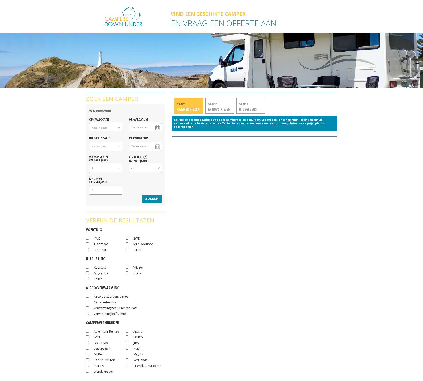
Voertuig (94, 229)
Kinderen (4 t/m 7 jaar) (138, 158)
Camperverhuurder (102, 322)
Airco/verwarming (102, 287)
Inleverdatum (138, 138)
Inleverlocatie (99, 138)
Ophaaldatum (138, 119)
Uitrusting (95, 258)
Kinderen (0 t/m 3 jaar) (98, 180)
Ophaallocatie (99, 119)
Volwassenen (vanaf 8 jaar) (98, 158)
